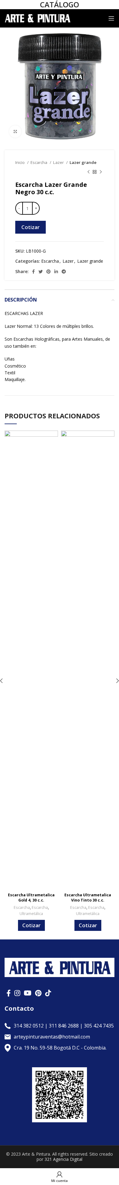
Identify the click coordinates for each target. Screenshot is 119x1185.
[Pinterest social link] (48, 272)
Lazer (59, 162)
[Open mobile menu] (111, 18)
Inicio (20, 162)
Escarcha (39, 162)
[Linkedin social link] (56, 272)
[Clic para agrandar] (15, 131)
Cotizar (30, 227)
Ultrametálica (31, 913)
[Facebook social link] (33, 272)
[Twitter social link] (41, 272)
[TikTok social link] (48, 993)
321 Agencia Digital (63, 1159)
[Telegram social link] (64, 272)
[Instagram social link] (17, 993)
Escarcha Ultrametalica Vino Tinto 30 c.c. (87, 897)
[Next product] (101, 172)
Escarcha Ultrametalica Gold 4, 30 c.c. (31, 897)
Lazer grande (83, 162)
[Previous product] (88, 172)
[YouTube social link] (27, 993)
